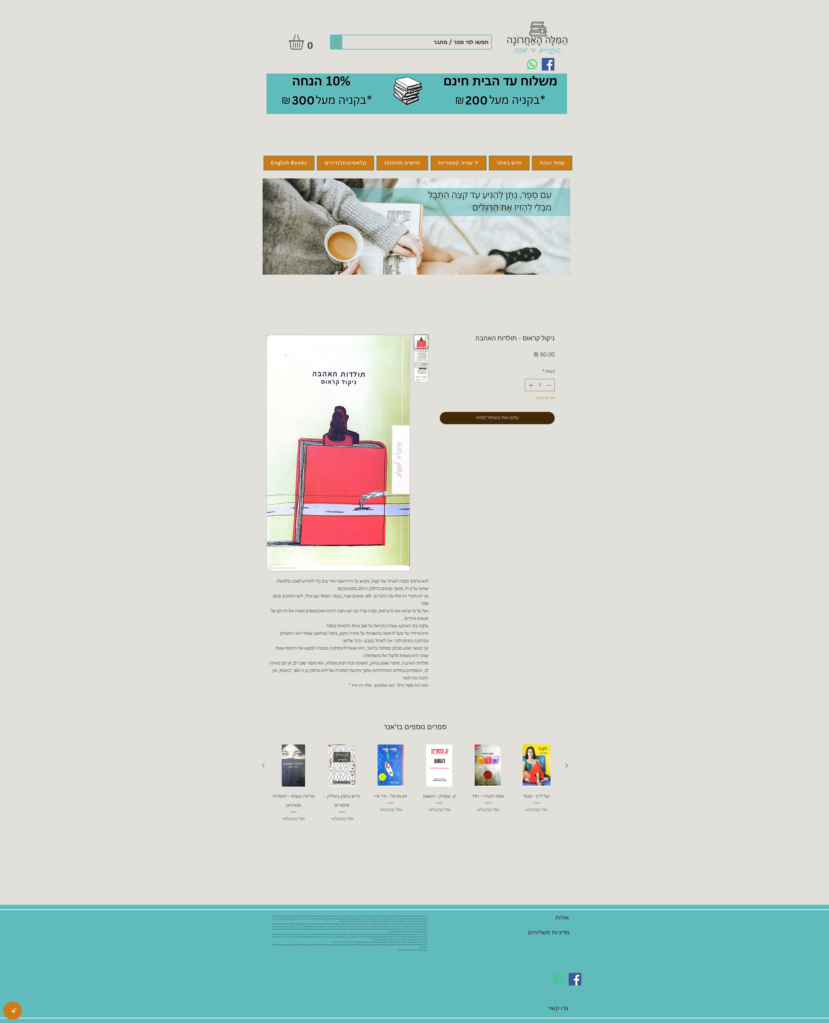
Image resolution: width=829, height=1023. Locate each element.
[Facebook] (548, 64)
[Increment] (530, 385)
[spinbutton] (540, 385)
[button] (305, 42)
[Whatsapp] (532, 64)
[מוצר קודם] (567, 765)
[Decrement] (549, 385)
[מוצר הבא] (263, 765)
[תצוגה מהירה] (537, 766)
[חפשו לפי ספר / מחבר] (336, 42)
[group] (415, 788)
